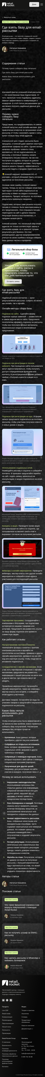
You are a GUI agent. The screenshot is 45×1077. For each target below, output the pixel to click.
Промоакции (6, 1033)
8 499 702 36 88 (27, 1057)
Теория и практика (28, 1010)
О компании (6, 1042)
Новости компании (28, 1025)
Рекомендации (7, 1020)
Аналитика (25, 1013)
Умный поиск (6, 1027)
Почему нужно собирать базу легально (19, 68)
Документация (27, 1029)
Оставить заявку (13, 281)
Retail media (6, 1013)
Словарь (24, 1017)
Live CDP (5, 1010)
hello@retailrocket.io (28, 1053)
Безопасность (7, 1045)
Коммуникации (7, 1017)
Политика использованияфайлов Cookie (7, 1061)
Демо (34, 4)
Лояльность (6, 1030)
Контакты (5, 1066)
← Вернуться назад (8, 17)
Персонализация (8, 1023)
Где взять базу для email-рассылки (17, 72)
